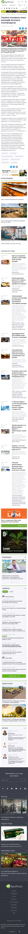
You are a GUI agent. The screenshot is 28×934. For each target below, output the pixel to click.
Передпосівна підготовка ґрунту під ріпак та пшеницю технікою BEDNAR (13, 701)
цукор (19, 456)
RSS (14, 913)
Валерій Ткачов (14, 324)
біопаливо (17, 441)
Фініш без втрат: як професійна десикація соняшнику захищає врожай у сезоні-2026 (13, 720)
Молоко (19, 505)
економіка (22, 324)
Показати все (13, 676)
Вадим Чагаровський (15, 503)
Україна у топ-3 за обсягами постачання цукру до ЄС (19, 447)
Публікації (14, 893)
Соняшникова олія (15, 366)
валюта (16, 417)
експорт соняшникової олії (7, 156)
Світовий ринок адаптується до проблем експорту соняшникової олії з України (18, 353)
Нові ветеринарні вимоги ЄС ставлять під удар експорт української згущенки (19, 281)
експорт (20, 417)
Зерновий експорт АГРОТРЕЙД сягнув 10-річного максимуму (19, 335)
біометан (13, 441)
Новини (8, 14)
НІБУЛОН (13, 326)
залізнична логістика (21, 329)
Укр (19, 1)
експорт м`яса (5, 153)
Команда (14, 904)
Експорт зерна (14, 162)
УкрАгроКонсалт (15, 363)
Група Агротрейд (15, 345)
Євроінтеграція (23, 397)
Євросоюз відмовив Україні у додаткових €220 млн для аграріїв (19, 258)
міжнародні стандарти (16, 397)
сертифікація (14, 394)
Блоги (19, 5)
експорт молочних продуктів (17, 290)
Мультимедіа (14, 902)
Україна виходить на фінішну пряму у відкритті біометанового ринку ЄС (19, 428)
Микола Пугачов (5, 162)
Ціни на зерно (19, 327)
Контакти (14, 910)
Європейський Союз (15, 159)
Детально (21, 525)
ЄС (23, 419)
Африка (13, 417)
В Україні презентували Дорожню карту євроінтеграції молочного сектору (18, 466)
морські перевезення (19, 326)
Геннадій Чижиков (15, 498)
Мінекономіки (14, 505)
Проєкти (14, 899)
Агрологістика (21, 366)
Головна (3, 14)
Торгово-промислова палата (17, 500)
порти (19, 324)
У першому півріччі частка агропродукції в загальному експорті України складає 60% (19, 405)
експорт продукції (19, 156)
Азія (23, 417)
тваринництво (19, 394)
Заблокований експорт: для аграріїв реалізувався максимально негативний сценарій (19, 299)
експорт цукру (13, 153)
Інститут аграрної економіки (17, 419)
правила (13, 391)
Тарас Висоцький (22, 498)
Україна (13, 14)
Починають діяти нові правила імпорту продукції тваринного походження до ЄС (19, 373)
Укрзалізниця (14, 327)
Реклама (14, 907)
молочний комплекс (21, 497)
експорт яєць (23, 391)
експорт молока (5, 159)
